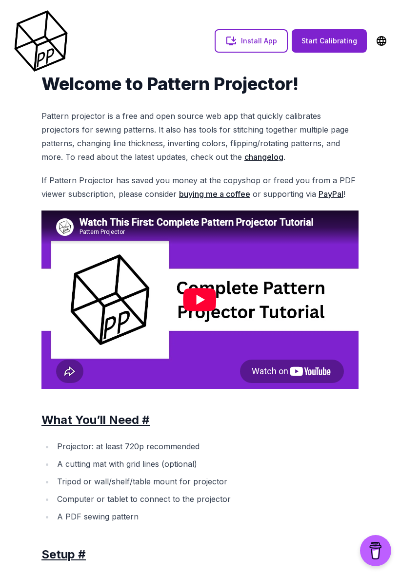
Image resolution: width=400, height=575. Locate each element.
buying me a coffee (214, 194)
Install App (259, 41)
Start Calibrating (329, 41)
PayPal (331, 194)
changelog (263, 157)
